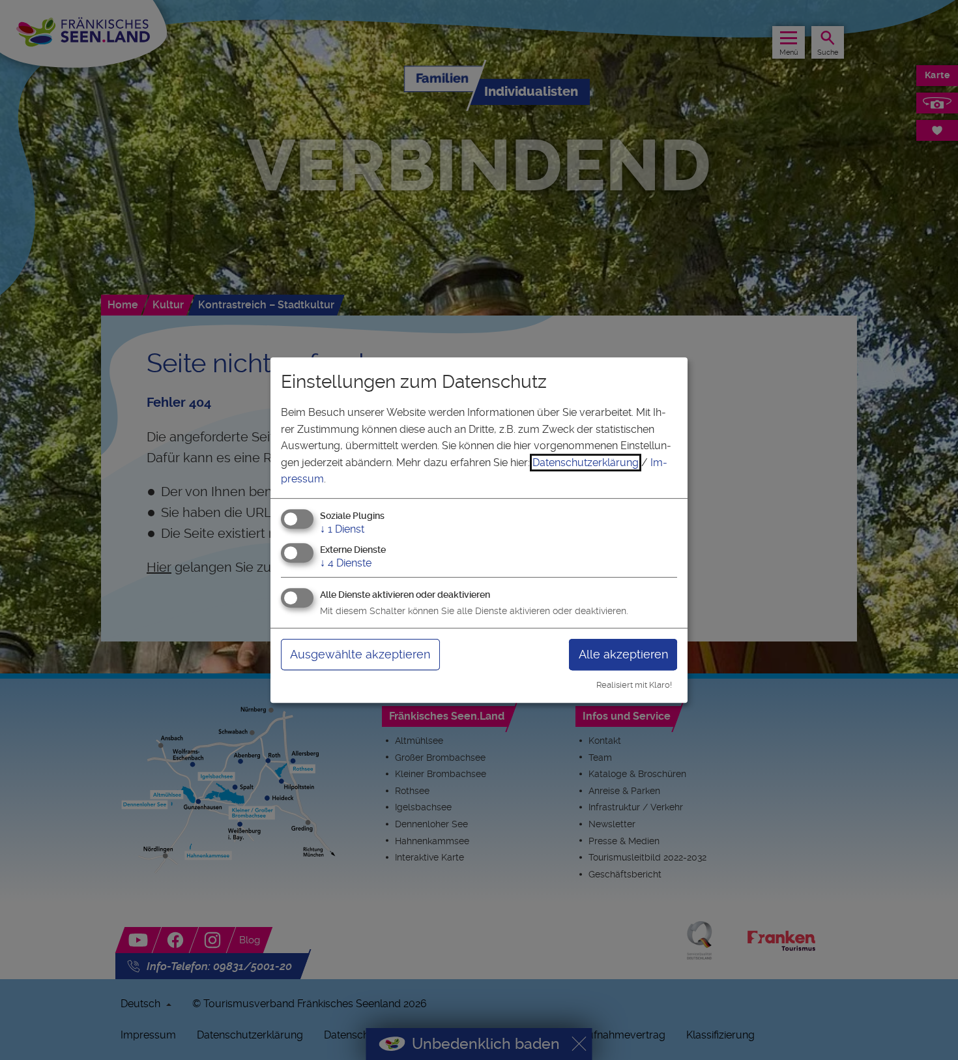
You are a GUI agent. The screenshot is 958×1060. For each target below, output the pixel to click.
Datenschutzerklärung (585, 462)
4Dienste (345, 563)
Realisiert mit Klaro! (634, 685)
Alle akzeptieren (623, 654)
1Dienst (342, 529)
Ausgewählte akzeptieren (360, 654)
